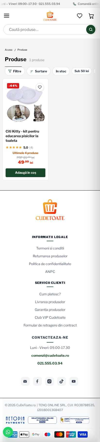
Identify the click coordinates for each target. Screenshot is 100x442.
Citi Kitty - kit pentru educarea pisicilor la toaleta (22, 136)
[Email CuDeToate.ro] (25, 381)
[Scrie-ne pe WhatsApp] (8, 432)
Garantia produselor (50, 309)
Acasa (8, 50)
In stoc (61, 71)
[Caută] (90, 29)
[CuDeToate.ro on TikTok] (61, 381)
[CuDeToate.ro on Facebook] (37, 381)
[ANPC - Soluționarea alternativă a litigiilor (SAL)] (75, 420)
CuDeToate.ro (25, 405)
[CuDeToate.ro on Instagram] (49, 381)
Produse (22, 50)
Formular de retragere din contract (50, 325)
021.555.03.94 (50, 363)
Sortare (41, 71)
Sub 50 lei (82, 71)
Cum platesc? (50, 294)
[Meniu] (6, 15)
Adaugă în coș (25, 172)
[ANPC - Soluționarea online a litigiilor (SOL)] (42, 420)
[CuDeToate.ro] (50, 16)
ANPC (50, 271)
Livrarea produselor (50, 302)
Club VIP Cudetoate (50, 317)
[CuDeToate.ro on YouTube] (73, 381)
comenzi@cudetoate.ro (50, 355)
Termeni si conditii (50, 248)
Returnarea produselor (50, 256)
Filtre (17, 71)
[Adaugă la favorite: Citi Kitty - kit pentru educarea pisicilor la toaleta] (40, 87)
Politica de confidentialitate (50, 264)
